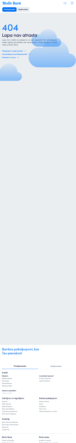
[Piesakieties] (64, 3)
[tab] (20, 366)
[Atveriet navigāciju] (72, 3)
